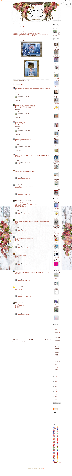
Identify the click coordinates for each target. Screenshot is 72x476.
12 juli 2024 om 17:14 (21, 302)
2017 (55, 384)
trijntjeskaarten (56, 57)
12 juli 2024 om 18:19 (26, 263)
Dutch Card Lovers (56, 236)
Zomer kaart (57, 352)
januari (56, 372)
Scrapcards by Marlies (56, 180)
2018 (55, 383)
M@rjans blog (56, 80)
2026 (55, 326)
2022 (55, 376)
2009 (55, 398)
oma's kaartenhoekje (56, 164)
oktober (56, 330)
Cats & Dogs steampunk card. (57, 344)
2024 (55, 329)
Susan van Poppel (21, 40)
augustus (56, 334)
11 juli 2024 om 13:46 (24, 169)
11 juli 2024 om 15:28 (23, 219)
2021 (55, 378)
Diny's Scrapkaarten (56, 139)
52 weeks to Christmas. (37, 31)
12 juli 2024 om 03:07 (23, 286)
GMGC (55, 251)
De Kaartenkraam (56, 147)
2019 (55, 381)
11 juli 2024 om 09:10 (24, 138)
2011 (55, 394)
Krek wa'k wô (56, 155)
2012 (55, 393)
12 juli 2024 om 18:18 (26, 313)
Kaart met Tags (57, 348)
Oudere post (48, 339)
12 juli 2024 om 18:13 (26, 130)
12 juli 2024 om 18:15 (26, 212)
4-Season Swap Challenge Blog (56, 210)
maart (56, 369)
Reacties (18, 94)
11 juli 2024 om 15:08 (28, 200)
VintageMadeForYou (56, 406)
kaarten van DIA (57, 189)
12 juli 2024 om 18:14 (26, 162)
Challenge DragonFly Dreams (57, 355)
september (57, 332)
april (56, 367)
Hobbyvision (56, 41)
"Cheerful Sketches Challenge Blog (56, 201)
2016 (55, 386)
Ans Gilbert (17, 219)
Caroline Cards (18, 138)
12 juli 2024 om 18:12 (26, 96)
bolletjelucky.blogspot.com (20, 200)
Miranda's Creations (56, 97)
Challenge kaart (57, 338)
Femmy (19, 96)
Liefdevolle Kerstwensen (57, 350)
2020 (55, 379)
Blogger (43, 468)
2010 (55, 396)
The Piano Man (57, 337)
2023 (55, 374)
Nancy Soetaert (18, 253)
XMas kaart (57, 346)
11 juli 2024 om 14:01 (22, 184)
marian (16, 184)
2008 (55, 399)
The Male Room (57, 272)
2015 (55, 388)
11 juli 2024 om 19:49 (22, 270)
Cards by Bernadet (55, 88)
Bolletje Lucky (56, 72)
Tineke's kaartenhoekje (56, 130)
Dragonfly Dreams (56, 232)
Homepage (31, 339)
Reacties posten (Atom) (21, 341)
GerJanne (17, 286)
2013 (55, 391)
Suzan (16, 236)
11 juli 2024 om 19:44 (24, 253)
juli (55, 335)
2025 (55, 327)
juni (56, 364)
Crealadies (56, 230)
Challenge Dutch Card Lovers (57, 358)
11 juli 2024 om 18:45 (21, 236)
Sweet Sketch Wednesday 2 (56, 280)
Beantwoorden (17, 92)
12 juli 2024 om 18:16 (26, 246)
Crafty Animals (56, 227)
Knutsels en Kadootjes (56, 289)
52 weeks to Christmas (56, 219)
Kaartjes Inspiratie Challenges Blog (57, 260)
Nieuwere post (15, 339)
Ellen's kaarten (56, 49)
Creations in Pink (57, 315)
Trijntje (16, 270)
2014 (55, 389)
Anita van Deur (18, 169)
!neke (16, 302)
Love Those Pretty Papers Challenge (56, 298)
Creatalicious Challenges (56, 307)
